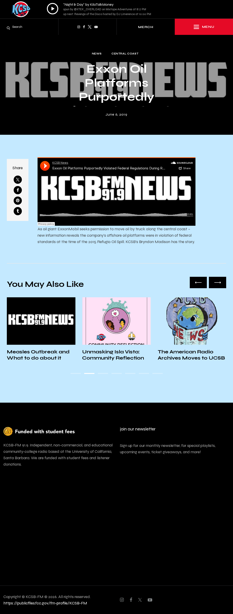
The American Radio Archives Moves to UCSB (191, 355)
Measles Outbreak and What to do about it (38, 355)
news (97, 53)
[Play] (52, 8)
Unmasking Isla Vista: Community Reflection (113, 355)
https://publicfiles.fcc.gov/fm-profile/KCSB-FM (45, 603)
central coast (125, 53)
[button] (198, 282)
